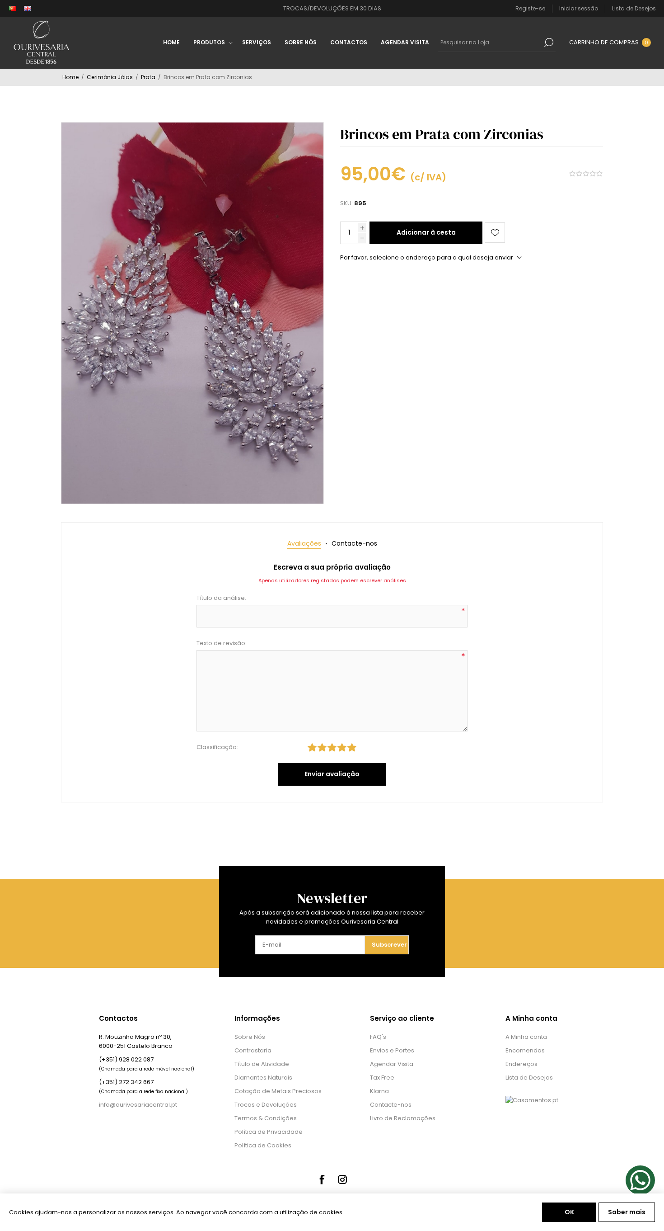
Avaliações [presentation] (304, 543)
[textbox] (490, 42)
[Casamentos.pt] (531, 1100)
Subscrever (389, 944)
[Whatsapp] (640, 1180)
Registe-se (530, 8)
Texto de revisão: (221, 643)
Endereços (521, 1064)
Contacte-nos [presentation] (354, 543)
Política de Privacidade (268, 1131)
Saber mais (626, 1212)
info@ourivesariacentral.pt (138, 1104)
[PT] (12, 8)
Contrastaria (252, 1050)
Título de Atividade (261, 1064)
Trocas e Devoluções (265, 1104)
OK (569, 1212)
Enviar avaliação (332, 773)
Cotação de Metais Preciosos (278, 1091)
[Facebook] (322, 1179)
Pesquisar (549, 42)
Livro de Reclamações (402, 1118)
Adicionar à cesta (426, 232)
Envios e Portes (392, 1050)
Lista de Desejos (529, 1077)
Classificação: (217, 747)
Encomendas (525, 1050)
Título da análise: (221, 598)
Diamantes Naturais (263, 1077)
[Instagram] (342, 1179)
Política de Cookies (262, 1145)
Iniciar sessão (578, 8)
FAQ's (378, 1037)
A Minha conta (526, 1037)
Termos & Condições (265, 1118)
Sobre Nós (249, 1037)
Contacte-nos (390, 1104)
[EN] (27, 8)
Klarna (379, 1091)
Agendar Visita (391, 1064)
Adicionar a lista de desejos (495, 232)
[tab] (304, 543)
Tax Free (382, 1077)
